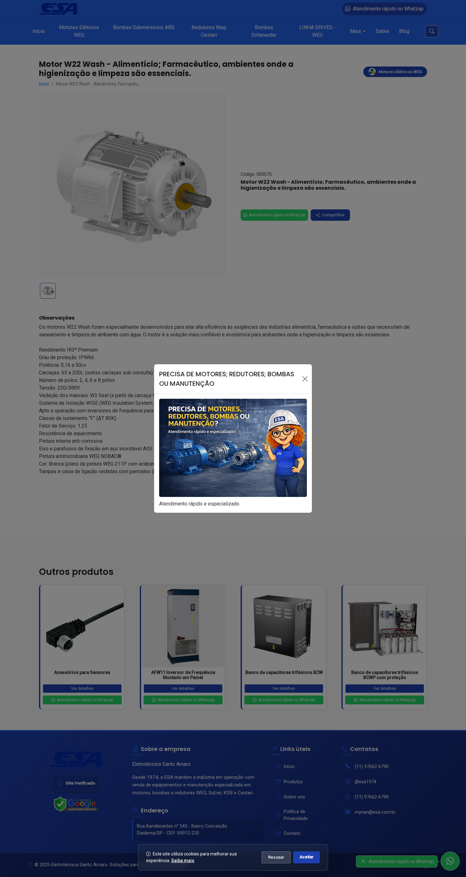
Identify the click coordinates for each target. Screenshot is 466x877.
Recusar (276, 857)
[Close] (305, 379)
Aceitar (307, 857)
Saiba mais (182, 860)
